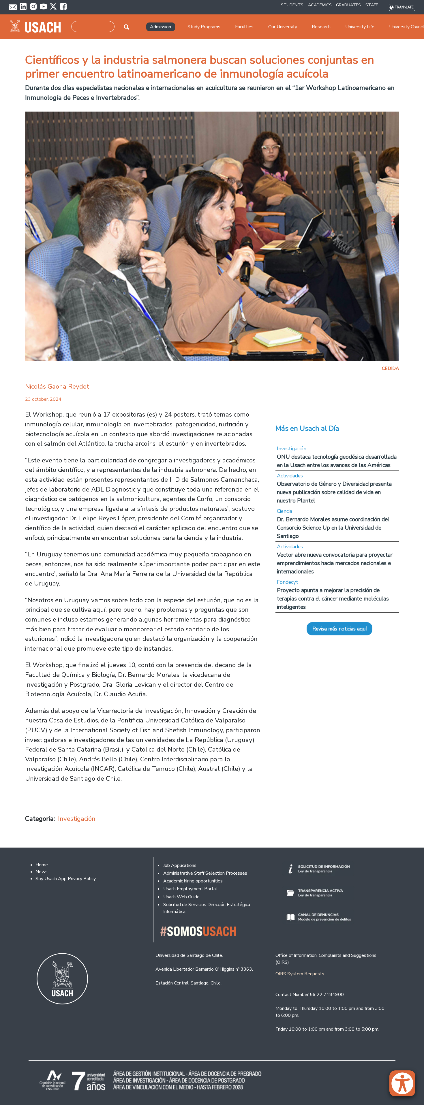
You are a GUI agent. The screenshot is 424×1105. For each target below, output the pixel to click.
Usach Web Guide (181, 897)
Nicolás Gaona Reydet (57, 386)
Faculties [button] (244, 27)
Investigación (76, 818)
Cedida (390, 368)
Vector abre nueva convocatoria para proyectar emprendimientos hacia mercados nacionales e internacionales (335, 563)
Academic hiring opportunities (193, 881)
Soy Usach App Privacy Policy (65, 879)
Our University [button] (282, 27)
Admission (160, 27)
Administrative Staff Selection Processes (205, 873)
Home (41, 865)
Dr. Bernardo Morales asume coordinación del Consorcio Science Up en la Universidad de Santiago (333, 527)
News (41, 872)
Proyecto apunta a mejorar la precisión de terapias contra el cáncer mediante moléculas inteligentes (333, 598)
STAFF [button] (371, 5)
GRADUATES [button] (348, 5)
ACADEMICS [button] (320, 5)
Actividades (290, 475)
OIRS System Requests (299, 974)
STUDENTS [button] (292, 5)
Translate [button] (404, 7)
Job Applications (179, 865)
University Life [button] (359, 27)
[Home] (38, 26)
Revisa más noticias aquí (339, 628)
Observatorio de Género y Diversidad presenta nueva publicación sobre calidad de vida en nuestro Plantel (334, 492)
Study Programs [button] (203, 27)
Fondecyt (287, 582)
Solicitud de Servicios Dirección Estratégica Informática (206, 908)
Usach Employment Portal (190, 889)
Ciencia (284, 511)
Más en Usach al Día (307, 428)
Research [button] (321, 27)
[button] (405, 1086)
